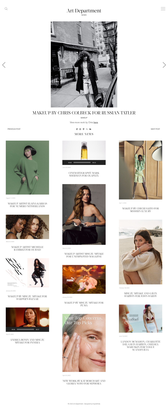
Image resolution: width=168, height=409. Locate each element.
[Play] (65, 162)
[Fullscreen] (102, 162)
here (96, 123)
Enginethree (96, 404)
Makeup (84, 118)
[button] (84, 153)
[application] (84, 153)
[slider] (82, 162)
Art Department (78, 404)
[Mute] (98, 162)
